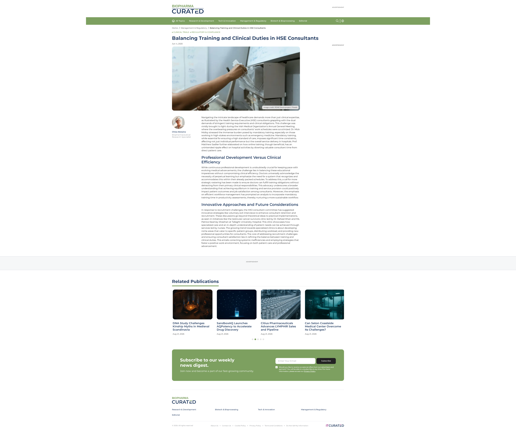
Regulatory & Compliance (206, 32)
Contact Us (226, 426)
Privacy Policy (255, 426)
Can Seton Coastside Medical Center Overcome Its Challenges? (322, 326)
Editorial (303, 21)
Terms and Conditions (273, 426)
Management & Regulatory (253, 21)
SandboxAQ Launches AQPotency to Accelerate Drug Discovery (233, 326)
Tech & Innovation (227, 21)
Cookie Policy (240, 426)
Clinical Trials (181, 32)
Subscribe (326, 361)
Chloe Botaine (179, 132)
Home (175, 28)
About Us (214, 426)
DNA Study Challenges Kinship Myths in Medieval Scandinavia (190, 326)
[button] (252, 339)
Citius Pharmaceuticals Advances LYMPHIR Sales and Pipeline (277, 326)
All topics (180, 21)
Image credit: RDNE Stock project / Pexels (280, 107)
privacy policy (309, 371)
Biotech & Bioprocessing (283, 21)
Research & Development (201, 21)
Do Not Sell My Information (297, 426)
